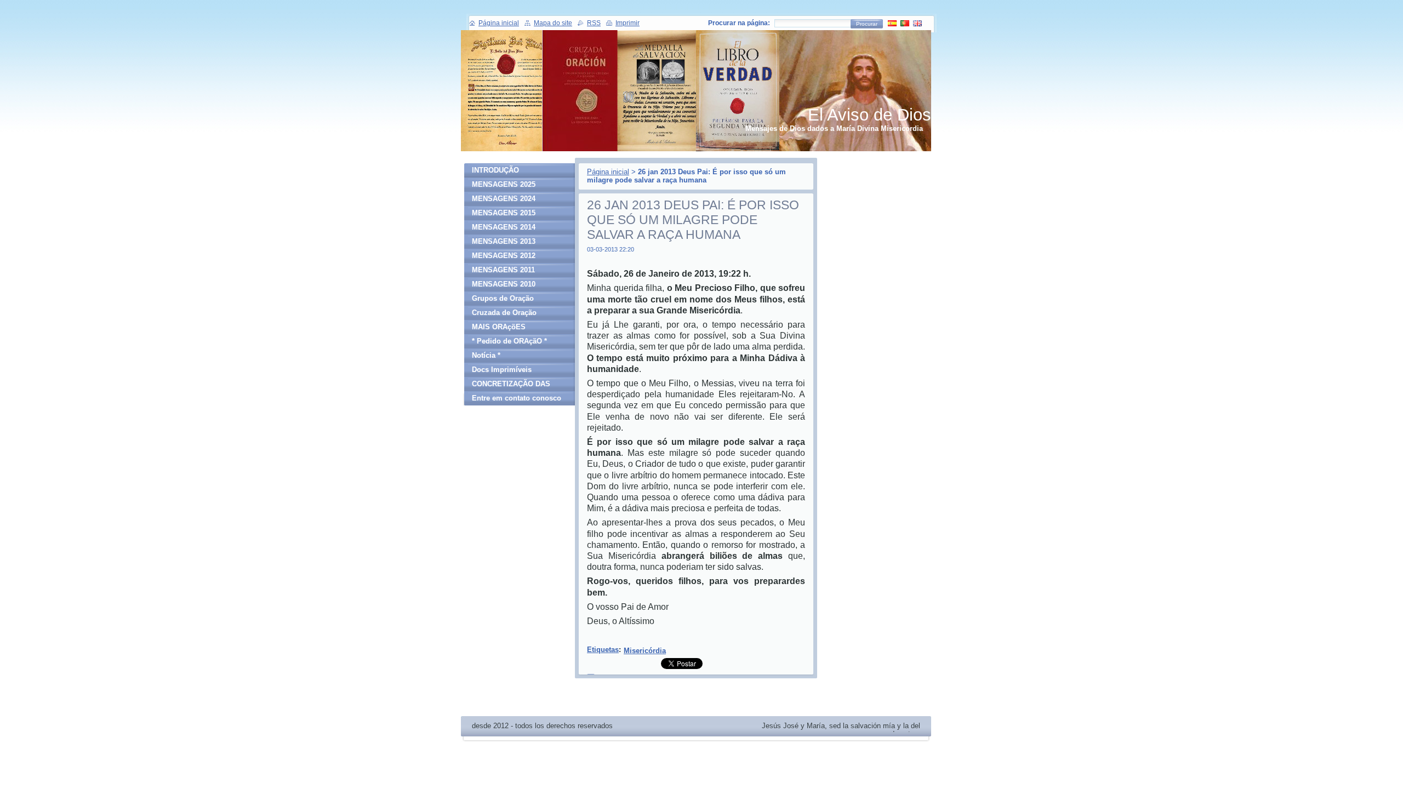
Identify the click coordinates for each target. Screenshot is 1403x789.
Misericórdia (645, 651)
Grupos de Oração (503, 298)
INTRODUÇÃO (495, 170)
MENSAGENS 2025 (503, 184)
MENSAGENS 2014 (503, 227)
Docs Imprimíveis (502, 369)
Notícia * (486, 355)
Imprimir (627, 23)
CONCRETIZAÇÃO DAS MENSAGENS (511, 385)
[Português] (904, 23)
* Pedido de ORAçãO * (509, 341)
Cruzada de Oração (504, 312)
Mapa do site (553, 23)
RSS (594, 23)
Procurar (866, 24)
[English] (917, 23)
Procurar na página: (739, 23)
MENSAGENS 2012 (503, 255)
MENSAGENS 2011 (503, 270)
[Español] (892, 23)
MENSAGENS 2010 (503, 284)
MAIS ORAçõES (499, 327)
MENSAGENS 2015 (503, 213)
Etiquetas (603, 649)
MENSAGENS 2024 (503, 199)
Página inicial (608, 172)
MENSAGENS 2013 (503, 241)
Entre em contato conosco (516, 398)
